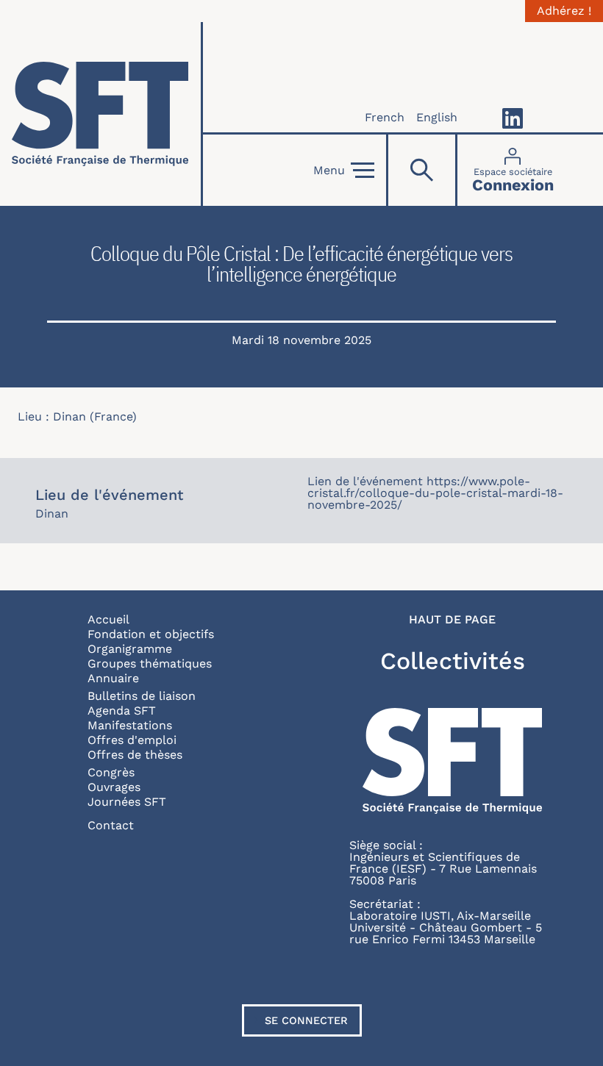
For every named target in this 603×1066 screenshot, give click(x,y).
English (436, 117)
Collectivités (452, 661)
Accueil (108, 619)
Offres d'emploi (132, 740)
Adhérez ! (564, 11)
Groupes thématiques (150, 663)
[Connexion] (513, 170)
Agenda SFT (122, 711)
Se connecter (306, 1020)
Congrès (111, 772)
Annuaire (113, 678)
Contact (111, 825)
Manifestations (130, 725)
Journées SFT (127, 802)
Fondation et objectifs (151, 634)
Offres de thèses (135, 755)
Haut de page (452, 620)
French (384, 117)
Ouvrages (114, 787)
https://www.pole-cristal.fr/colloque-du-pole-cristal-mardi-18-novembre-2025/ (435, 493)
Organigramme (130, 649)
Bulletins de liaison (142, 696)
